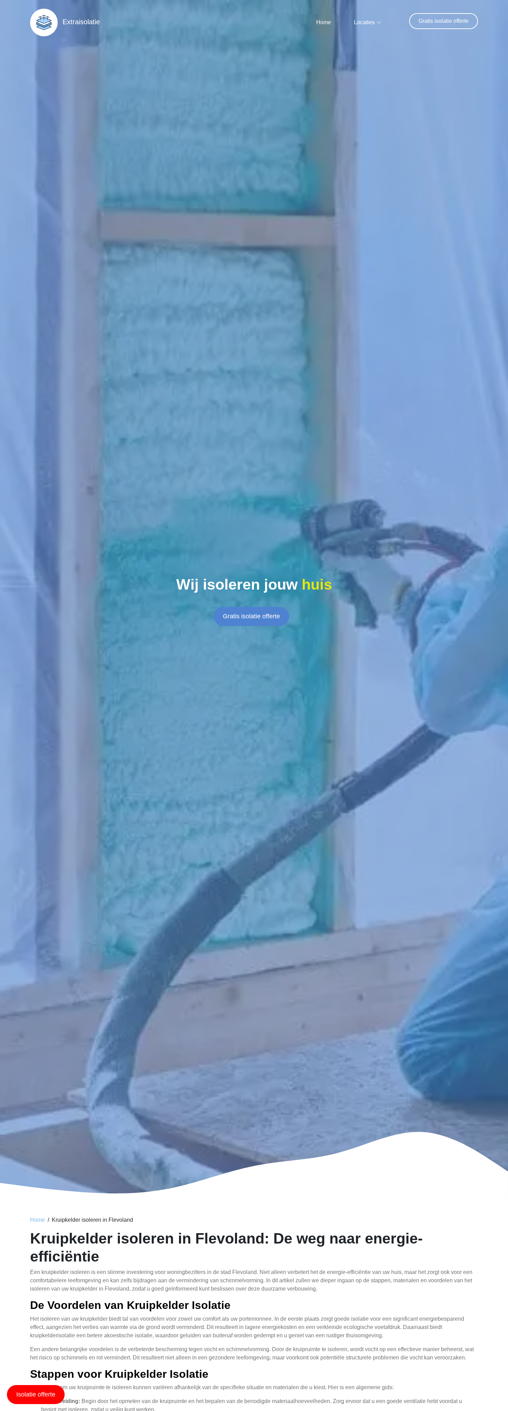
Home (323, 22)
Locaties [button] (364, 22)
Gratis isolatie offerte (443, 21)
